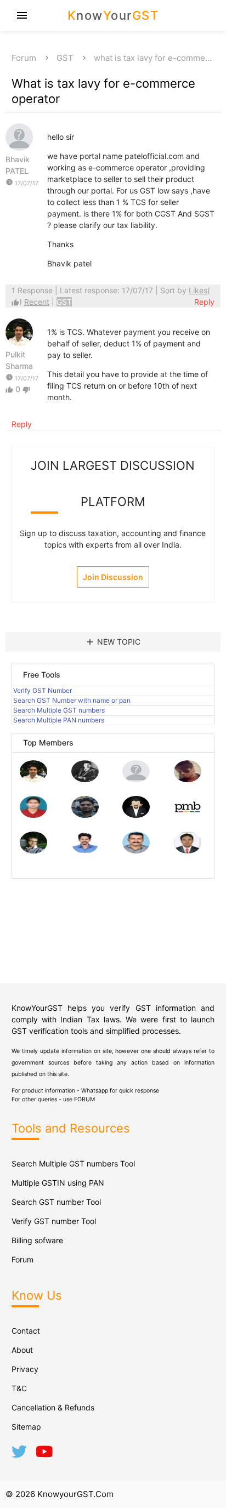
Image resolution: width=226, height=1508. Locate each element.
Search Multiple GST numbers (59, 710)
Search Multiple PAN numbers (58, 720)
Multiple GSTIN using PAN (58, 1182)
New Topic (112, 642)
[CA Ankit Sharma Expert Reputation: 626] (33, 815)
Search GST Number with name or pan (72, 700)
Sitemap (26, 1426)
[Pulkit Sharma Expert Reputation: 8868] (33, 779)
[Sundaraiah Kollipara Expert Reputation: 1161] (136, 779)
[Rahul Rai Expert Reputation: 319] (136, 815)
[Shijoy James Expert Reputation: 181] (136, 850)
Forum (24, 58)
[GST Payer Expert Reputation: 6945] (85, 779)
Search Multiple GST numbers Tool (73, 1163)
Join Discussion (113, 577)
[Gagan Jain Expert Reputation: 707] (187, 779)
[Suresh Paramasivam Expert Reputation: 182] (85, 850)
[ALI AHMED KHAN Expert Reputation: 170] (187, 850)
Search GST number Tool (56, 1202)
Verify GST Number (42, 690)
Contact (26, 1330)
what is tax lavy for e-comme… (153, 58)
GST (65, 58)
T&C (19, 1388)
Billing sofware (37, 1240)
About (22, 1350)
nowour (113, 15)
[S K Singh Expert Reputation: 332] (85, 815)
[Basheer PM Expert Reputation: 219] (187, 815)
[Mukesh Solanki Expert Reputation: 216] (33, 850)
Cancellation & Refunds (53, 1407)
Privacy (25, 1369)
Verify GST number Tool (54, 1221)
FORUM (84, 1099)
